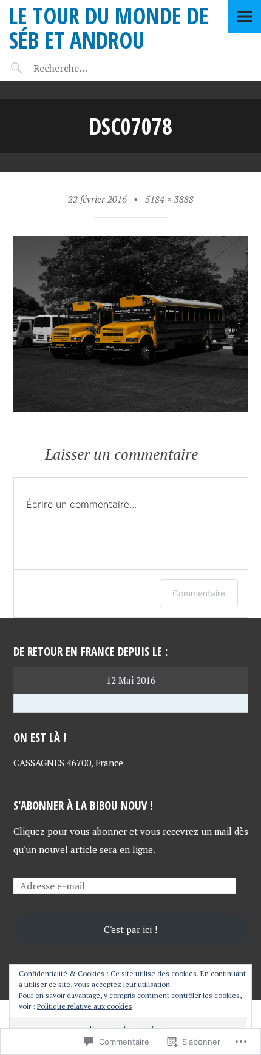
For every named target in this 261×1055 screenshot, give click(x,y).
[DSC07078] (130, 408)
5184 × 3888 (169, 199)
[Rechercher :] (83, 68)
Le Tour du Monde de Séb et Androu (109, 27)
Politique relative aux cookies (84, 1006)
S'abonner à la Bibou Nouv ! (83, 805)
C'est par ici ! (130, 929)
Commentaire (198, 593)
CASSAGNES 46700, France (68, 763)
